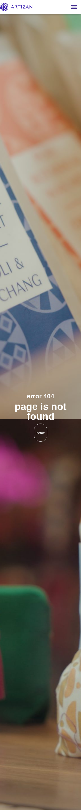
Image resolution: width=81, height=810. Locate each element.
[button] (74, 7)
